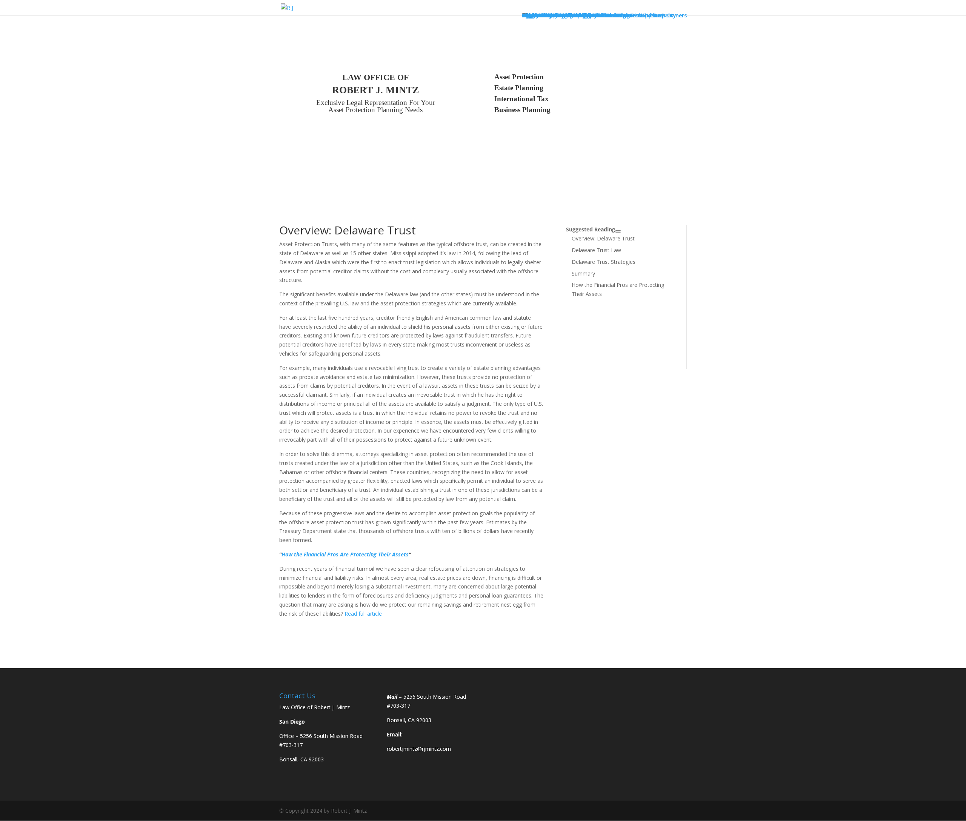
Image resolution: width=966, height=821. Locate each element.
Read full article (363, 613)
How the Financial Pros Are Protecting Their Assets (345, 554)
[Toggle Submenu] (618, 231)
